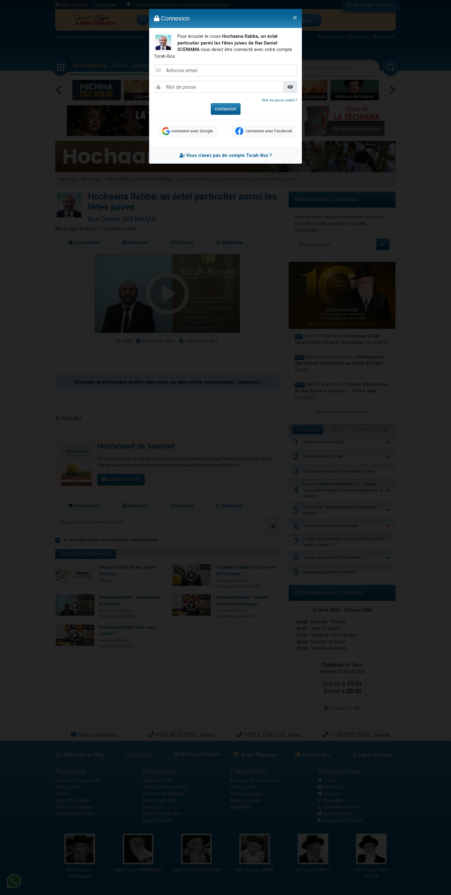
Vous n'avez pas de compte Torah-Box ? (228, 155)
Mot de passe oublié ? (279, 100)
